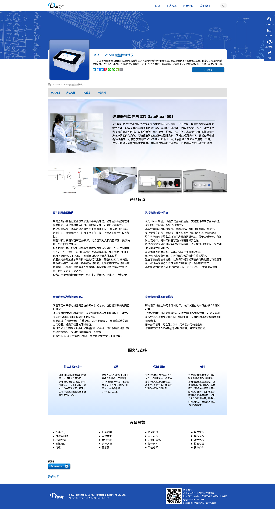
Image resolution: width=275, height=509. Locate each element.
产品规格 (70, 92)
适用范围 (199, 440)
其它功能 (107, 440)
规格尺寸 (61, 432)
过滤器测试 (62, 436)
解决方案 (171, 5)
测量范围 (107, 432)
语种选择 (107, 443)
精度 (58, 447)
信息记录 (153, 432)
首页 (157, 5)
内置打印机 (154, 440)
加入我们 (269, 46)
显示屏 (105, 447)
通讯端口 (61, 443)
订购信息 (86, 92)
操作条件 (153, 443)
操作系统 (199, 436)
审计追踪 (153, 436)
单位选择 (153, 447)
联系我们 (269, 35)
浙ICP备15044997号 (98, 497)
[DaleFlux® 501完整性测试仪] (56, 5)
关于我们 (205, 5)
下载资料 (101, 92)
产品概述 (55, 92)
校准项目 (199, 443)
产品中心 (188, 5)
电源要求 (107, 436)
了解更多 (208, 69)
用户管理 (199, 432)
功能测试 (61, 440)
